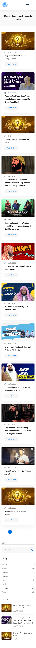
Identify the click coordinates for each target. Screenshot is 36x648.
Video (18, 592)
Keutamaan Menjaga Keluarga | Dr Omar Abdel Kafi (17, 348)
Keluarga (18, 572)
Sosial (18, 584)
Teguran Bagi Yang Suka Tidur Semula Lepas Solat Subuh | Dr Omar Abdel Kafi (17, 99)
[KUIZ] (7, 605)
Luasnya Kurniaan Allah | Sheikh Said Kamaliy (17, 267)
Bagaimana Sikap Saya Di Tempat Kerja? (15, 57)
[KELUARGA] (7, 633)
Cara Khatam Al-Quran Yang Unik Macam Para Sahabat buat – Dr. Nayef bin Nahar (17, 431)
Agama (18, 564)
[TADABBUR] (7, 618)
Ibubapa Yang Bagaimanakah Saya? (16, 140)
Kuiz (18, 580)
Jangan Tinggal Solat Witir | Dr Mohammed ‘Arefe (17, 388)
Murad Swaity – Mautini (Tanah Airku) (17, 472)
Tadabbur (18, 588)
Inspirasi (18, 568)
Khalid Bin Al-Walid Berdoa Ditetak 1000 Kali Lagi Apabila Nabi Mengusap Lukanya (17, 183)
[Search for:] (18, 550)
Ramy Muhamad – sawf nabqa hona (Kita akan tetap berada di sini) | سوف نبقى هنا (17, 226)
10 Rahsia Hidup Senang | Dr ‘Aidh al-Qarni (16, 308)
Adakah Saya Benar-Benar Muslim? (15, 512)
